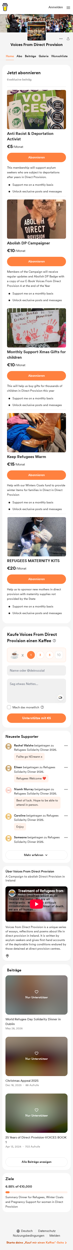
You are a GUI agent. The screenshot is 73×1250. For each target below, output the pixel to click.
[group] (36, 143)
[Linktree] (7, 956)
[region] (36, 344)
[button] (68, 7)
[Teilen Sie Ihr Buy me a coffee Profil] (68, 39)
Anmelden (55, 7)
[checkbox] (23, 707)
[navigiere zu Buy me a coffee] (5, 7)
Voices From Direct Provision (37, 44)
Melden (54, 1235)
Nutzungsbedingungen (28, 1235)
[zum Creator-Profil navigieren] (36, 31)
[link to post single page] (36, 1003)
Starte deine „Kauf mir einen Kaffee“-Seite (35, 1242)
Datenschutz (47, 1231)
